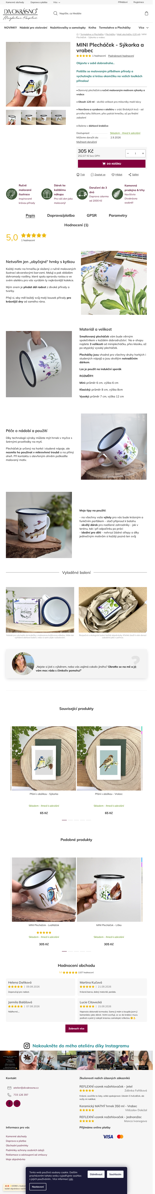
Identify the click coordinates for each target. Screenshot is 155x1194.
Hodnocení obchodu (76, 965)
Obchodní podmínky (17, 1145)
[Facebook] (9, 1103)
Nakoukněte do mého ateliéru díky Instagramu (81, 1045)
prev (8, 772)
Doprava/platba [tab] (61, 215)
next (144, 772)
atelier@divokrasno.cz (26, 1087)
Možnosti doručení (86, 141)
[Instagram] (16, 1103)
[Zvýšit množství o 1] (143, 153)
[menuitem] (10, 27)
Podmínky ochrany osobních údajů (25, 1150)
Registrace (139, 2)
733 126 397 (20, 1094)
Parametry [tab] (118, 215)
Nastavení (38, 1186)
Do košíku (114, 163)
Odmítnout (96, 1174)
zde (71, 1178)
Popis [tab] (30, 215)
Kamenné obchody (15, 2)
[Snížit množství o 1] (128, 153)
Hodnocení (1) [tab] (76, 225)
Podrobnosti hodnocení (121, 55)
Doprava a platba (39, 2)
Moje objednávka (15, 1159)
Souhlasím (115, 1174)
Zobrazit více (76, 1028)
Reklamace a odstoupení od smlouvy (26, 1154)
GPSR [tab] (92, 215)
